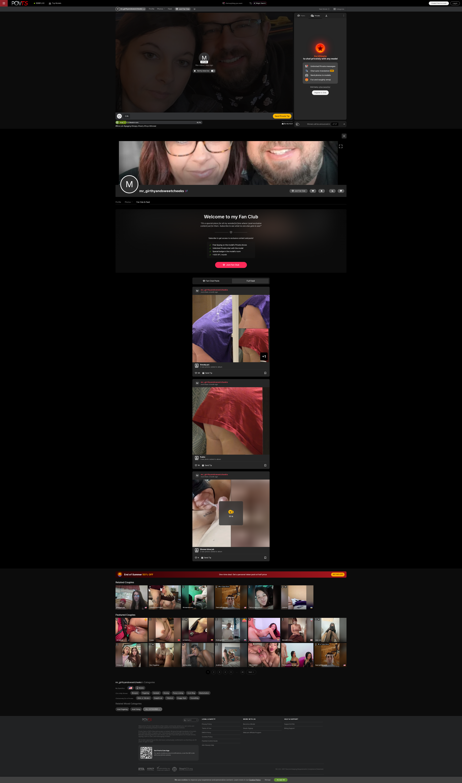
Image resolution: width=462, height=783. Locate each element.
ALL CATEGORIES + (152, 709)
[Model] (344, 136)
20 (199, 373)
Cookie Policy (254, 780)
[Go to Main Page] (20, 3)
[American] (130, 688)
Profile (151, 9)
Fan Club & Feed (143, 202)
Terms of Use (206, 728)
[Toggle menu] (4, 3)
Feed (170, 9)
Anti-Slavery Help (208, 745)
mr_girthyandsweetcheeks (214, 290)
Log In (455, 3)
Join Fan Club (232, 265)
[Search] (250, 3)
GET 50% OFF (338, 574)
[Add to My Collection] (265, 373)
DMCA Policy (206, 732)
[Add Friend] (332, 191)
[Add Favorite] (119, 116)
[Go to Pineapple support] (174, 769)
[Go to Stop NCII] (186, 769)
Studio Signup (248, 728)
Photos (161, 9)
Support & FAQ (289, 724)
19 (199, 465)
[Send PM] (341, 191)
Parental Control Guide (210, 741)
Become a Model (249, 724)
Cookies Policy (207, 737)
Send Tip (208, 373)
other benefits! (324, 87)
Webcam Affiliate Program (252, 732)
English (189, 720)
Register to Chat (320, 93)
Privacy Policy (207, 724)
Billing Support (289, 728)
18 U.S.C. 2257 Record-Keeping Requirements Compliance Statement (299, 769)
